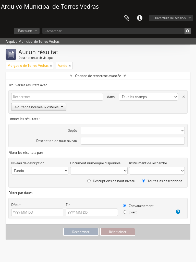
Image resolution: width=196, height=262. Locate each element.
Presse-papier (126, 18)
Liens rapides (139, 18)
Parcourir (25, 30)
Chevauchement (141, 205)
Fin (68, 204)
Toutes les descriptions (164, 181)
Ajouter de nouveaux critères (36, 107)
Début (16, 204)
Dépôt (72, 130)
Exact (132, 212)
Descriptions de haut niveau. (114, 181)
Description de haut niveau (56, 140)
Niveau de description (27, 163)
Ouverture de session (169, 18)
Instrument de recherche (148, 163)
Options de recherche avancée (98, 75)
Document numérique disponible (95, 163)
